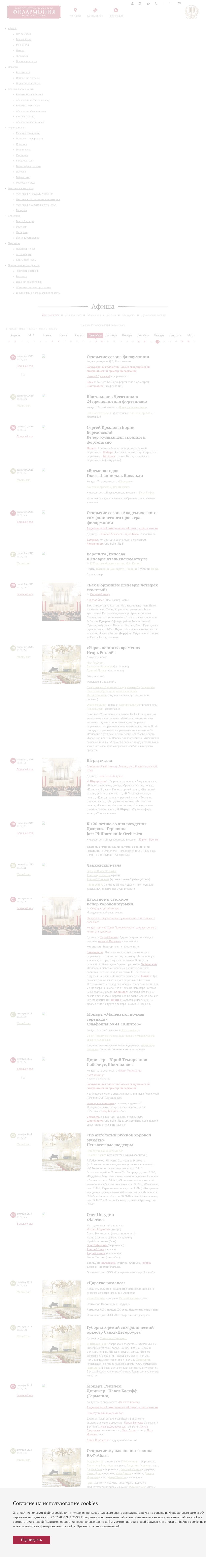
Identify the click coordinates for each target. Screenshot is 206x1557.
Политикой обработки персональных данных (75, 1521)
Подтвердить (31, 1540)
